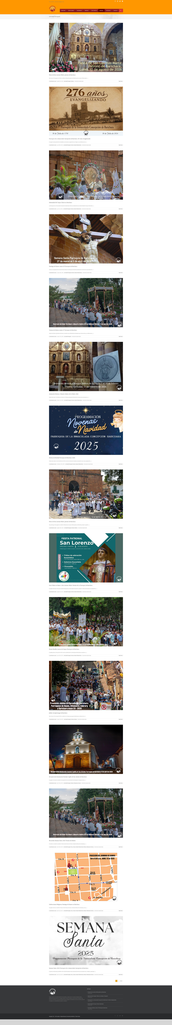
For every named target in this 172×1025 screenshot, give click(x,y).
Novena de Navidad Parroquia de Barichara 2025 (62, 458)
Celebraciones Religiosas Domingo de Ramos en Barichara (64, 904)
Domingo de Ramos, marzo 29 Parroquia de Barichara (63, 266)
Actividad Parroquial (67, 81)
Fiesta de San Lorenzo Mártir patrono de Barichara (62, 75)
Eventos (72, 144)
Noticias (72, 81)
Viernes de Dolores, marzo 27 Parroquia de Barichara (63, 330)
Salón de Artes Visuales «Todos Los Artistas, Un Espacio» (98, 996)
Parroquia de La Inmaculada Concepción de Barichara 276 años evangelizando (69, 139)
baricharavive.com (53, 81)
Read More (120, 81)
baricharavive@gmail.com (59, 1)
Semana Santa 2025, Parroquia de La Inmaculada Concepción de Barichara (68, 968)
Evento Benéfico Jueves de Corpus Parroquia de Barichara (64, 649)
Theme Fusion (77, 1016)
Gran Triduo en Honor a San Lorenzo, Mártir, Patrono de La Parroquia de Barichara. (71, 585)
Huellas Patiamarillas (77, 144)
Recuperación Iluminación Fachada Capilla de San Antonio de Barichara (68, 777)
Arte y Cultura (73, 846)
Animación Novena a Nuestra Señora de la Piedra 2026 (63, 394)
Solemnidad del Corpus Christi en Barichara (60, 202)
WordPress (73, 1016)
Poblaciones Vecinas (77, 783)
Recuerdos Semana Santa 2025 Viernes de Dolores (62, 840)
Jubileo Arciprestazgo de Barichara (58, 713)
